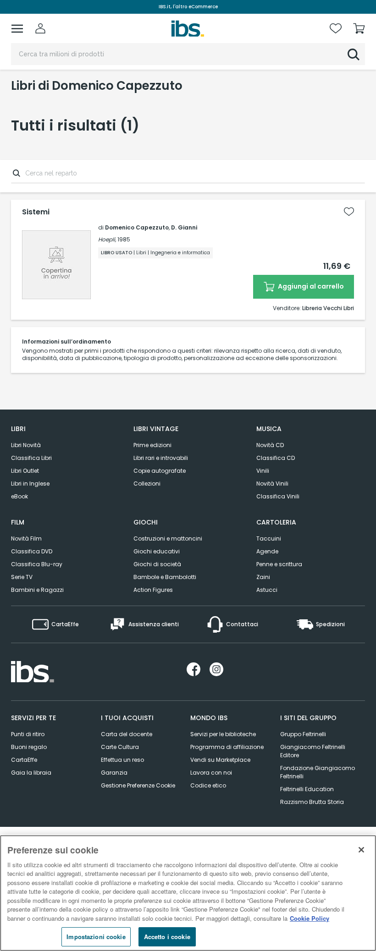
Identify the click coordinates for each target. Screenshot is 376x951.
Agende (267, 551)
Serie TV (22, 577)
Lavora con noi (211, 772)
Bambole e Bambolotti (164, 577)
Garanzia (114, 772)
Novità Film (26, 538)
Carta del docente (126, 734)
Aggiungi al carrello (310, 286)
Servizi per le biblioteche (223, 734)
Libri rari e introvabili (160, 458)
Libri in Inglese (30, 483)
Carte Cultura (120, 747)
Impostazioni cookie (95, 936)
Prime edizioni (152, 445)
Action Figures (153, 590)
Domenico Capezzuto (137, 227)
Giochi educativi (156, 551)
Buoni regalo (29, 747)
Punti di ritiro (27, 734)
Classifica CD (275, 458)
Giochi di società (157, 564)
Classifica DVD (31, 551)
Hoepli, (107, 239)
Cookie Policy (309, 918)
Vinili (262, 471)
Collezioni (146, 483)
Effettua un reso (122, 760)
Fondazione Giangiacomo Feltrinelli (317, 772)
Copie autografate (159, 471)
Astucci (266, 590)
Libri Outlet (25, 471)
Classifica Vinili (277, 496)
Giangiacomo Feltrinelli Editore (312, 751)
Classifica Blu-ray (36, 564)
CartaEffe (24, 760)
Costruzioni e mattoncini (167, 538)
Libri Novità (26, 445)
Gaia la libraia (31, 772)
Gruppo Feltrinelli (303, 734)
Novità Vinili (272, 483)
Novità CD (270, 445)
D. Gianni (184, 227)
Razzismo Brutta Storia (312, 802)
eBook (19, 496)
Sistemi (36, 212)
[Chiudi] (361, 850)
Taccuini (268, 538)
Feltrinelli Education (307, 789)
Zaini (263, 577)
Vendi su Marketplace (220, 760)
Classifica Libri (31, 458)
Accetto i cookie (167, 936)
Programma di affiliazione (227, 747)
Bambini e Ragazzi (37, 590)
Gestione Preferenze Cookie (138, 785)
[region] (188, 893)
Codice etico (208, 785)
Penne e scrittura (279, 564)
